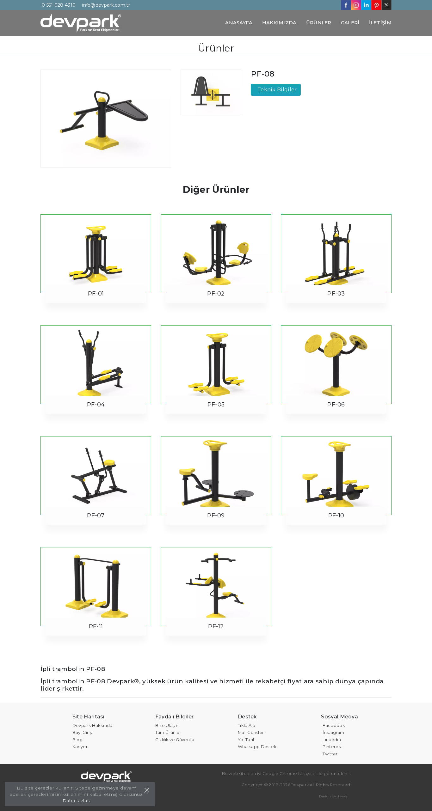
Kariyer (80, 746)
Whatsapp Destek (257, 746)
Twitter (330, 753)
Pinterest (332, 746)
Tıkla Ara (247, 725)
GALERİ (350, 23)
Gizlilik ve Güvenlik (174, 739)
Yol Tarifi (247, 739)
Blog (77, 739)
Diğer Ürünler (216, 189)
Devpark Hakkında (92, 725)
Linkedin (332, 739)
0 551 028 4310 (59, 5)
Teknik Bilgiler (277, 90)
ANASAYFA (238, 23)
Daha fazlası (77, 800)
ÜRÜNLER (318, 23)
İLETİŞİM (380, 23)
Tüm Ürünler (168, 732)
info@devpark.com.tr (106, 5)
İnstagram (333, 732)
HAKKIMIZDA (279, 23)
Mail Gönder (251, 732)
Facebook (334, 725)
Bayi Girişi (82, 732)
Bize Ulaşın (166, 725)
